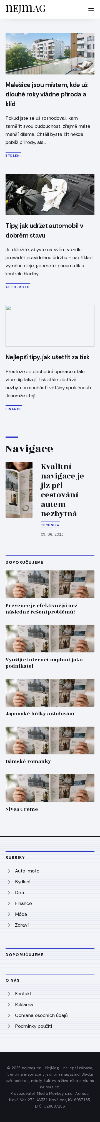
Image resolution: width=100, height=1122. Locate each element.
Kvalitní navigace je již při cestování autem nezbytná (62, 490)
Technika (50, 525)
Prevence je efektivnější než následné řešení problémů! (41, 609)
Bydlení (13, 156)
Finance (14, 409)
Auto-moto (18, 287)
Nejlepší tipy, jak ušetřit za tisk (48, 357)
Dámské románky (28, 761)
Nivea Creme (22, 809)
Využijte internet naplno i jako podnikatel (44, 663)
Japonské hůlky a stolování (40, 713)
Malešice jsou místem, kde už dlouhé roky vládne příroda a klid (47, 94)
